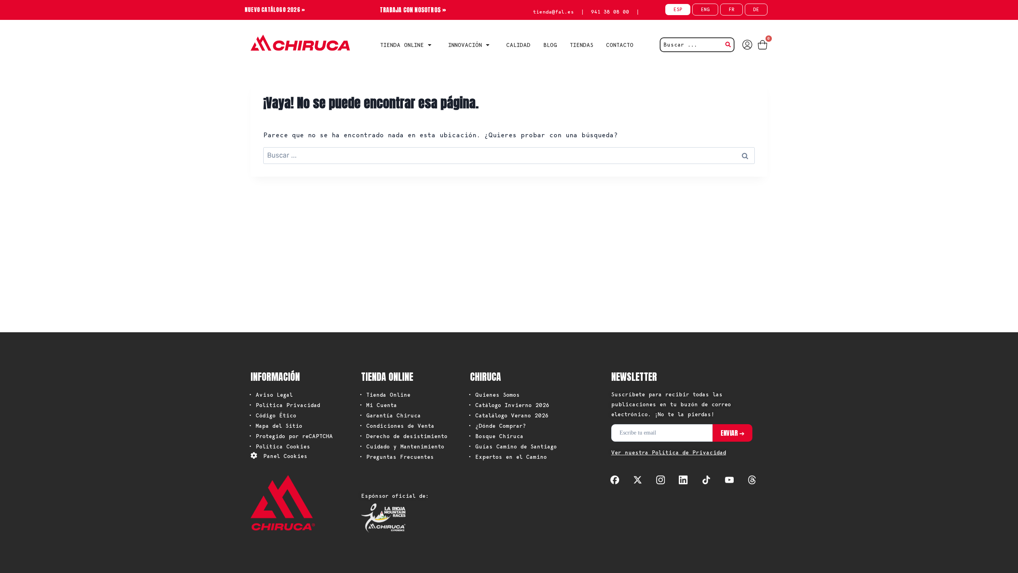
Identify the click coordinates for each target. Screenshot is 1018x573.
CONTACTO (619, 45)
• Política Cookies (279, 446)
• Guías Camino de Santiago (512, 446)
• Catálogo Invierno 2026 (509, 405)
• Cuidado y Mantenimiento (401, 446)
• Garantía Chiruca (390, 415)
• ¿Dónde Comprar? (497, 426)
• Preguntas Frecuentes (396, 457)
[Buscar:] (509, 155)
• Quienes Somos (494, 395)
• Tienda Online (384, 395)
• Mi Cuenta (378, 405)
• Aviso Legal (271, 395)
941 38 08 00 (610, 12)
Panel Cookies (285, 456)
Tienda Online (402, 45)
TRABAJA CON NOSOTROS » (413, 9)
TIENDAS (581, 45)
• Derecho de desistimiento (403, 436)
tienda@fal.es (553, 12)
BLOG (550, 45)
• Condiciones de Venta (396, 426)
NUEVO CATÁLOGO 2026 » (275, 10)
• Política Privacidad (284, 405)
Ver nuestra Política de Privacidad (668, 452)
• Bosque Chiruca (495, 436)
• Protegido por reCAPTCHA (291, 436)
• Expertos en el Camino (507, 457)
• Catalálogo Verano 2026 (508, 415)
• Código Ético (272, 415)
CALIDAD (518, 45)
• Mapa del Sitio (275, 426)
